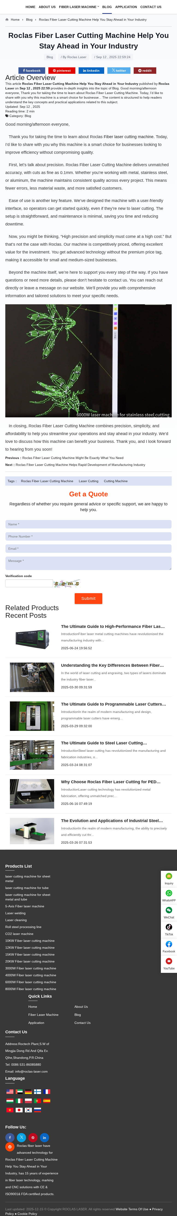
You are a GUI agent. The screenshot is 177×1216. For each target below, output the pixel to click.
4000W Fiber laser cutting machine (30, 975)
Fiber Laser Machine (78, 7)
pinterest (63, 70)
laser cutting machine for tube (27, 888)
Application (126, 7)
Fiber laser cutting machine (128, 136)
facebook (33, 70)
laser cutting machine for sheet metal (27, 878)
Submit (88, 598)
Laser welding (15, 913)
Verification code (18, 576)
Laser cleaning (16, 920)
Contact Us (150, 7)
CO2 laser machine (19, 934)
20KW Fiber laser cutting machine (30, 961)
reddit (147, 70)
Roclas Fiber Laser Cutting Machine (47, 481)
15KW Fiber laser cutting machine (30, 954)
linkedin (93, 70)
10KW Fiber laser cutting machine (30, 941)
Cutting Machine (116, 481)
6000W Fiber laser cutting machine (30, 982)
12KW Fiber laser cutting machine (30, 947)
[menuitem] (32, 7)
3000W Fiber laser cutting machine (30, 968)
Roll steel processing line (23, 927)
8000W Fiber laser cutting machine (30, 989)
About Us (47, 7)
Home (30, 7)
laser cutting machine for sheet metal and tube (27, 897)
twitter (120, 70)
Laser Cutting (88, 481)
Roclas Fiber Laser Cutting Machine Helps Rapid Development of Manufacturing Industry (80, 465)
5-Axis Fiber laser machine (24, 906)
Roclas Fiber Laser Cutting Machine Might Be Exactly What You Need (73, 458)
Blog (107, 7)
